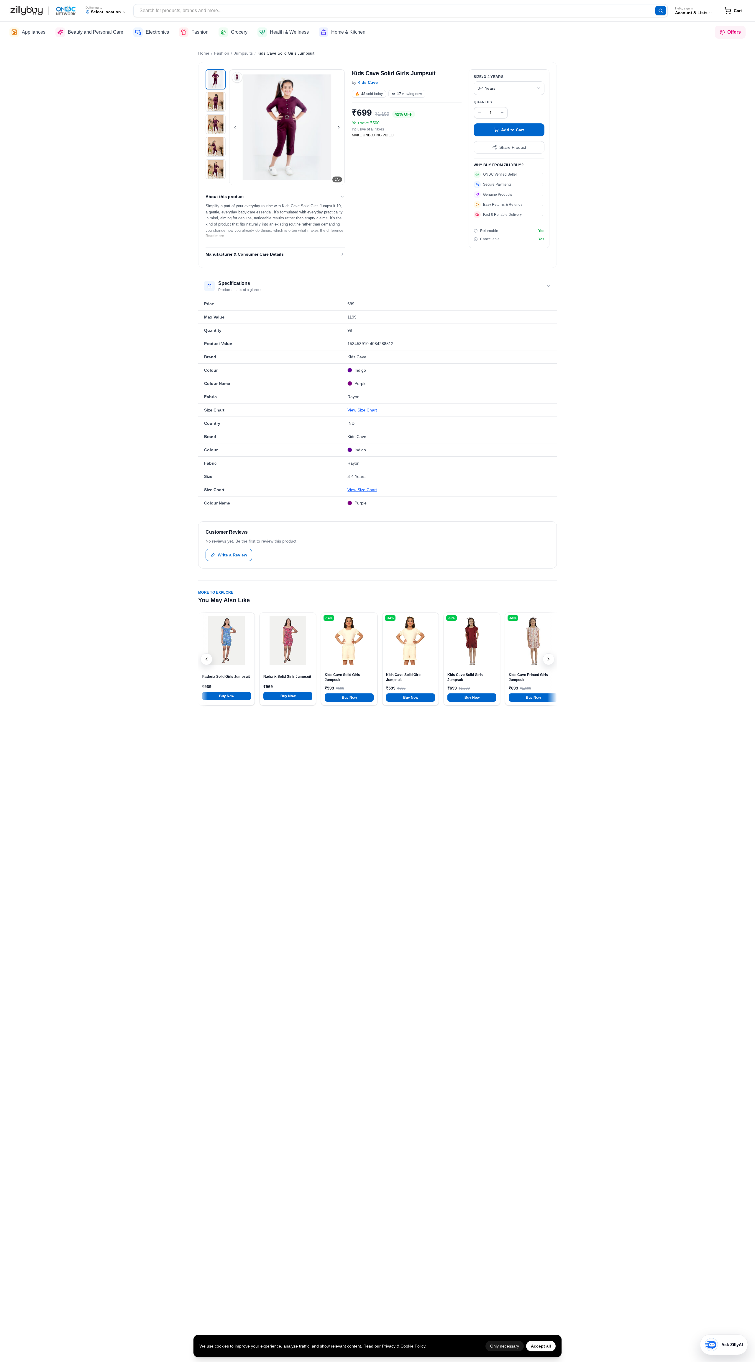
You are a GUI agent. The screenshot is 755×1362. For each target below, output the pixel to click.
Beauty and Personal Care (95, 32)
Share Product (512, 147)
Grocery (239, 32)
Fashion (200, 32)
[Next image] (339, 127)
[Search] (660, 10)
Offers (734, 32)
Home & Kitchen (348, 32)
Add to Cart (512, 130)
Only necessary (504, 1346)
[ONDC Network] (65, 10)
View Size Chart (362, 410)
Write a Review (232, 555)
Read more (215, 236)
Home (203, 53)
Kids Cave (367, 82)
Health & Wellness (289, 32)
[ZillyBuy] (26, 10)
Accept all (541, 1346)
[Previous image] (235, 127)
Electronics (157, 32)
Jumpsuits (243, 53)
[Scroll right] (548, 659)
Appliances (33, 32)
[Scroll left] (206, 659)
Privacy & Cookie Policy (403, 1346)
